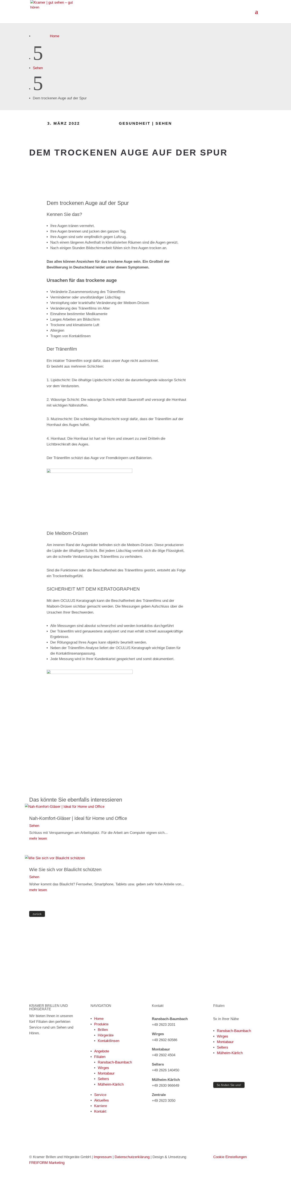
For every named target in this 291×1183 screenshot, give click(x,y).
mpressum (103, 1157)
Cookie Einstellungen (230, 1157)
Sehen (38, 68)
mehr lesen (38, 838)
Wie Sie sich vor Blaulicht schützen (65, 869)
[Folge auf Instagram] (258, 124)
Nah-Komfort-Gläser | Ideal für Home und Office (78, 818)
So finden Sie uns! (229, 1085)
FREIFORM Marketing (47, 1163)
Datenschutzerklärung (132, 1157)
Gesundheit (134, 123)
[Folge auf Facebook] (249, 124)
